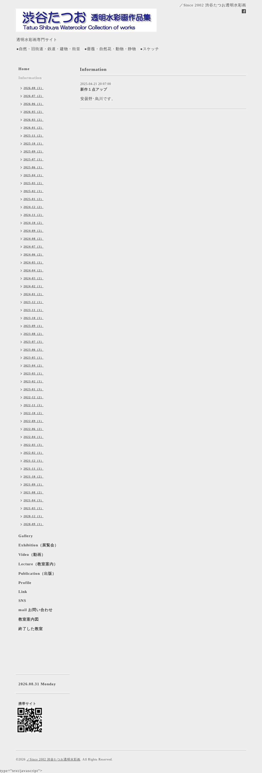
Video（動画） (32, 555)
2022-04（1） (33, 436)
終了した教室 (30, 629)
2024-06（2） (33, 254)
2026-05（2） (33, 111)
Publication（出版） (37, 573)
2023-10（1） (33, 317)
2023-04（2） (33, 365)
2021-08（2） (33, 492)
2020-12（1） (33, 516)
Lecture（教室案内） (38, 564)
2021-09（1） (33, 484)
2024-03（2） (33, 278)
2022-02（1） (33, 452)
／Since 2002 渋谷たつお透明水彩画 (53, 759)
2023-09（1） (33, 325)
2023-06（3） (33, 349)
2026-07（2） (33, 95)
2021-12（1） (33, 460)
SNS (22, 601)
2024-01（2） (33, 294)
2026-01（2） (33, 127)
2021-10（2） (33, 476)
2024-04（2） (33, 270)
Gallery (25, 536)
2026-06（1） (33, 103)
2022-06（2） (33, 428)
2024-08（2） (33, 238)
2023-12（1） (33, 302)
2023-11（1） (33, 310)
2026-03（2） (33, 119)
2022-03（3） (33, 444)
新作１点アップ (93, 89)
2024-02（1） (33, 286)
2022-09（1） (33, 421)
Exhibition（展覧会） (38, 545)
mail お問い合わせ (35, 610)
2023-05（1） (33, 357)
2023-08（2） (33, 333)
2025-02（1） (33, 191)
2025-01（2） (33, 199)
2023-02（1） (33, 381)
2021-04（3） (33, 500)
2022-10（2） (33, 413)
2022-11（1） (33, 405)
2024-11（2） (33, 214)
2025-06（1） (33, 167)
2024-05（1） (33, 262)
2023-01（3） (33, 389)
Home (24, 69)
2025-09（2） (33, 151)
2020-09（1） (33, 524)
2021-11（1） (33, 468)
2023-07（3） (33, 341)
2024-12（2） (33, 206)
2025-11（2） (33, 135)
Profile (24, 583)
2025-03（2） (33, 183)
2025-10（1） (33, 143)
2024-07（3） (33, 246)
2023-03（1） (33, 373)
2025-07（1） (33, 159)
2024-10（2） (33, 222)
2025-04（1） (33, 175)
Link (22, 592)
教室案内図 (28, 619)
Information (30, 78)
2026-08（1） (33, 88)
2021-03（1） (33, 508)
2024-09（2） (33, 230)
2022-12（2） (33, 397)
